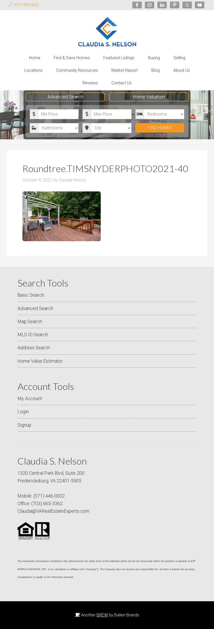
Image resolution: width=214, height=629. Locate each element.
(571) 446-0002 (26, 4)
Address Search (33, 347)
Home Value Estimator (40, 361)
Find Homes (160, 127)
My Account (29, 398)
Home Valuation (149, 97)
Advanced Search (65, 97)
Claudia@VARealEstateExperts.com (53, 511)
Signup (24, 425)
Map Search (29, 321)
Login (23, 411)
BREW (102, 615)
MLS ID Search (32, 334)
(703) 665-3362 (47, 503)
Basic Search (30, 295)
